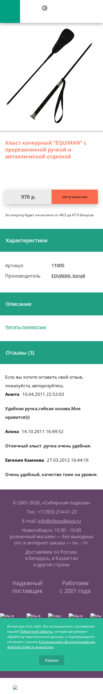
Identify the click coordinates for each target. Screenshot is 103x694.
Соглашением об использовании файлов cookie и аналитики (51, 644)
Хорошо (51, 660)
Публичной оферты (36, 631)
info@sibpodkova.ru (59, 521)
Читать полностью (25, 327)
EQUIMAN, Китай (68, 275)
